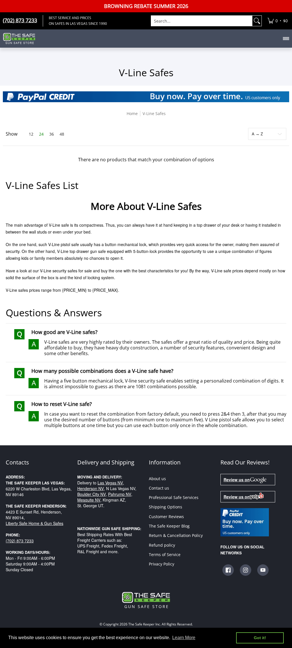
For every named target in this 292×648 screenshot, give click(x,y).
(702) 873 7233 (20, 541)
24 (41, 134)
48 (62, 134)
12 (31, 134)
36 (51, 134)
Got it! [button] (260, 637)
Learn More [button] (183, 637)
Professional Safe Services (173, 497)
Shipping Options (165, 507)
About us (157, 478)
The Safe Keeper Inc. (144, 624)
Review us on (237, 479)
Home (132, 113)
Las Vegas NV (110, 483)
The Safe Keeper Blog (169, 526)
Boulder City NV (91, 494)
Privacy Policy (161, 564)
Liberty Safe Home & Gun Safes (34, 523)
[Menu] (285, 38)
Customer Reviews (166, 516)
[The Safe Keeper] (21, 38)
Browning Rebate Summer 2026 (146, 6)
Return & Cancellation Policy (176, 535)
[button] (228, 570)
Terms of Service (165, 554)
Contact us (159, 488)
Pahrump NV (119, 494)
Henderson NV (90, 488)
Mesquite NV (88, 500)
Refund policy (162, 545)
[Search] (256, 21)
